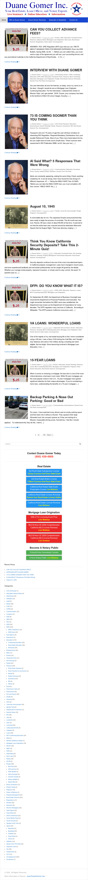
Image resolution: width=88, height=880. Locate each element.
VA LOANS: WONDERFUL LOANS (55, 323)
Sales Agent (48, 42)
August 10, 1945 (42, 206)
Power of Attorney (11, 792)
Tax (37, 128)
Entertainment (34, 126)
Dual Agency (10, 635)
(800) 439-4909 (44, 456)
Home (4, 20)
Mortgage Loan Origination (55, 40)
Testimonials (10, 852)
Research (9, 805)
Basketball (11, 831)
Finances (33, 40)
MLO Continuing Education (38, 292)
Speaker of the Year (12, 823)
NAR (7, 751)
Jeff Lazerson (12, 769)
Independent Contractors (14, 709)
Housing (39, 255)
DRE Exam (11, 632)
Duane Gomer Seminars (37, 20)
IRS (72, 126)
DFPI (38, 77)
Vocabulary (9, 859)
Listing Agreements (12, 728)
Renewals (77, 79)
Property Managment (49, 255)
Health (8, 697)
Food (8, 686)
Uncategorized (57, 42)
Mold (8, 738)
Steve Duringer (13, 774)
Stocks (10, 684)
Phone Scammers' (12, 784)
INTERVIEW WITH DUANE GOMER (56, 70)
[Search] (80, 443)
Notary (8, 759)
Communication (60, 169)
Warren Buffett (12, 779)
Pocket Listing (10, 787)
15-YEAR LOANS (42, 360)
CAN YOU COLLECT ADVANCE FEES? (53, 31)
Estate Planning (45, 126)
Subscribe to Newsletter (57, 20)
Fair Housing (77, 253)
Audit (8, 601)
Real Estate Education (64, 255)
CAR (7, 606)
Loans (79, 290)
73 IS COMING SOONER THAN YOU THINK (53, 117)
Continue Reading (10, 62)
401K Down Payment (62, 124)
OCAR (8, 761)
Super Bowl (11, 836)
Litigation (9, 730)
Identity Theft (10, 707)
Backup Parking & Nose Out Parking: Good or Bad (51, 398)
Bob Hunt (11, 766)
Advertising (59, 75)
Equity (10, 673)
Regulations (40, 42)
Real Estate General (66, 79)
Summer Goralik (13, 777)
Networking (10, 753)
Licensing (9, 725)
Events (8, 655)
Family (53, 126)
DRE (61, 38)
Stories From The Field (37, 81)
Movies (8, 746)
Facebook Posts (76, 38)
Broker (57, 38)
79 (44, 435)
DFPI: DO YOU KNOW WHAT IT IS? (56, 285)
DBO (7, 619)
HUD (8, 702)
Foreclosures (10, 691)
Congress (9, 614)
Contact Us (73, 20)
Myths (8, 748)
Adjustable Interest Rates (61, 328)
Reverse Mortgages (12, 808)
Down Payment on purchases (17, 671)
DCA (7, 622)
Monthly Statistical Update (14, 740)
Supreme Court (11, 846)
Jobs (7, 717)
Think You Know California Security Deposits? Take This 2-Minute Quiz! (54, 245)
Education (67, 38)
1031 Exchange (11, 591)
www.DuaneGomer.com (36, 876)
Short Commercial (12, 815)
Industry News (41, 40)
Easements (9, 637)
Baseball (11, 828)
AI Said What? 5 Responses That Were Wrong (55, 163)
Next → (50, 435)
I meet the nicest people (68, 211)
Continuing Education (15, 642)
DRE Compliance (13, 629)
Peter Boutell (12, 771)
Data (7, 617)
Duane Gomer (36, 38)
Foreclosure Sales (12, 689)
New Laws (68, 40)
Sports (8, 826)
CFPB (71, 75)
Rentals (8, 802)
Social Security (11, 821)
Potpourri (33, 213)
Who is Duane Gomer (17, 20)
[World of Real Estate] (44, 15)
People (57, 79)
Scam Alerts (10, 813)
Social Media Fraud (12, 818)
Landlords (9, 720)
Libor (8, 722)
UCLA (8, 854)
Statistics (53, 171)
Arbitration (9, 598)
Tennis (10, 839)
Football (10, 833)
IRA (9, 681)
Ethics (8, 653)
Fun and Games (11, 694)
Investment (66, 126)
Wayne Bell (11, 782)
